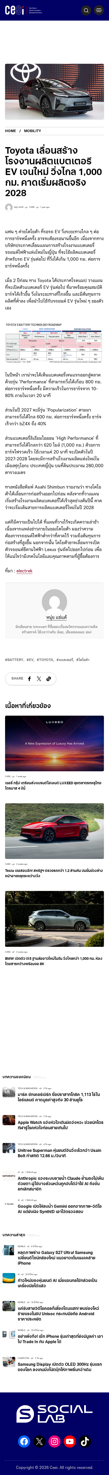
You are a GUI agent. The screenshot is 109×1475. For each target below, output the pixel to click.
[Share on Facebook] (29, 679)
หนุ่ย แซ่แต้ (56, 618)
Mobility (32, 131)
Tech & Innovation (28, 1089)
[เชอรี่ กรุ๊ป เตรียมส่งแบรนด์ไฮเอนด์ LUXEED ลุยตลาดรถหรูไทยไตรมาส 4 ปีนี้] (54, 743)
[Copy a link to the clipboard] (48, 679)
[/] (99, 10)
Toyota (46, 660)
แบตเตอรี (66, 660)
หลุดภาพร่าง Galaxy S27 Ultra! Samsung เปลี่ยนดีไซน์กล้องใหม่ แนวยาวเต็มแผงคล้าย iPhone (56, 1258)
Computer (23, 1358)
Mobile (21, 1247)
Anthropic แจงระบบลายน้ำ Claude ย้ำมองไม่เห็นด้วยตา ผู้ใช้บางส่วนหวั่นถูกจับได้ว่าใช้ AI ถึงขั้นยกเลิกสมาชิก (61, 1184)
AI (19, 1172)
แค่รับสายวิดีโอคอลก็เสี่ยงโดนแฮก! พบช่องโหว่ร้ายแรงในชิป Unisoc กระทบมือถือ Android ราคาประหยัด (58, 1314)
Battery (15, 660)
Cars (31, 207)
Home (10, 131)
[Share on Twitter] (39, 679)
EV (31, 660)
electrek (24, 571)
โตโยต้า (84, 660)
